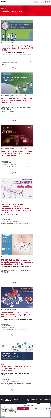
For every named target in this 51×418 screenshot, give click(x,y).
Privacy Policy (3, 416)
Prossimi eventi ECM (19, 42)
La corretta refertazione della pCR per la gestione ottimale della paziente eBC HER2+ (17, 48)
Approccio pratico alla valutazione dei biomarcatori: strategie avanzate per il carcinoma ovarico (16, 153)
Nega (36, 408)
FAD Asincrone (5, 42)
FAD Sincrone (5, 201)
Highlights (12, 42)
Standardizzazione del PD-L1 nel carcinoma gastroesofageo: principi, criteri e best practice (16, 315)
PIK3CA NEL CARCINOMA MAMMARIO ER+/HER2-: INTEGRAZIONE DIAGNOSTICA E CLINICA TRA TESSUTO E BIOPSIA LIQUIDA (16, 208)
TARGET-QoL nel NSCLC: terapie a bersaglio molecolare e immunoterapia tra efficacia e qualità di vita (17, 262)
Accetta (23, 408)
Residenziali (19, 256)
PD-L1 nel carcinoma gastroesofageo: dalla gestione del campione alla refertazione (16, 100)
